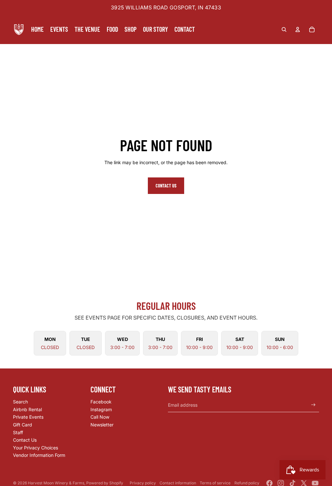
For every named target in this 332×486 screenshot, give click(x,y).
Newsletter (101, 424)
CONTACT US (166, 185)
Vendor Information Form (39, 455)
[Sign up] (313, 405)
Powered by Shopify (104, 482)
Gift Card (22, 424)
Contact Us (25, 440)
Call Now (99, 417)
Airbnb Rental (27, 409)
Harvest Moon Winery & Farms (56, 482)
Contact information (178, 482)
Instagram (101, 409)
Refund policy (246, 482)
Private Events (28, 417)
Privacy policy (143, 482)
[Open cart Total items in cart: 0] (312, 29)
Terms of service (215, 482)
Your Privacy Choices (35, 447)
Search (20, 401)
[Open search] (284, 29)
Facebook (101, 401)
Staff (18, 432)
